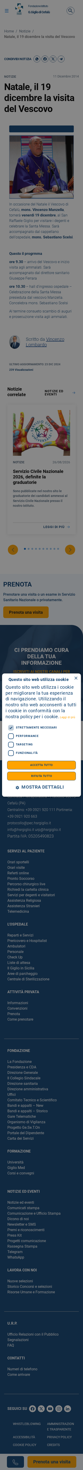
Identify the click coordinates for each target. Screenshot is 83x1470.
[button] (41, 787)
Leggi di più (67, 717)
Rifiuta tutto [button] (41, 776)
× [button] (75, 678)
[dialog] (41, 735)
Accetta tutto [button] (41, 765)
